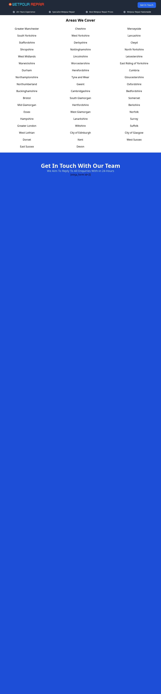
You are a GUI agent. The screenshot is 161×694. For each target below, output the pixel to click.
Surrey (134, 119)
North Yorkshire (134, 49)
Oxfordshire (134, 84)
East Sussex (27, 146)
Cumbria (134, 70)
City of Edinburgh (80, 132)
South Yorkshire (26, 35)
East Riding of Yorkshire (134, 63)
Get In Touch (146, 4)
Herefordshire (80, 70)
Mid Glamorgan (26, 105)
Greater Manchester (27, 28)
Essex (27, 112)
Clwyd (134, 42)
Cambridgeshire (80, 91)
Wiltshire (80, 125)
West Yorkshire (80, 35)
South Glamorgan (80, 98)
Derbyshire (80, 42)
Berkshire (134, 105)
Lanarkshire (80, 119)
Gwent (80, 84)
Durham (27, 70)
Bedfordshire (134, 91)
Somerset (134, 98)
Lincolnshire (80, 56)
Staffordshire (27, 42)
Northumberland (27, 84)
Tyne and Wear (80, 77)
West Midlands (27, 56)
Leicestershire (134, 56)
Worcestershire (80, 63)
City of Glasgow (134, 132)
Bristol (27, 98)
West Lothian (27, 132)
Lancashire (134, 35)
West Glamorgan (80, 112)
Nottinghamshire (80, 49)
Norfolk (134, 112)
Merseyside (134, 28)
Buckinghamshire (26, 91)
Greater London (26, 125)
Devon (80, 146)
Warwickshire (27, 63)
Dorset (27, 139)
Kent (80, 139)
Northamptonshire (27, 77)
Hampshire (26, 119)
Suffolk (134, 125)
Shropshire (26, 49)
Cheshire (80, 28)
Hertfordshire (80, 105)
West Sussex (134, 139)
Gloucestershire (134, 77)
